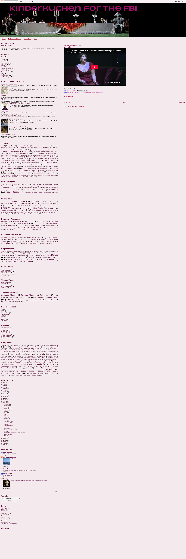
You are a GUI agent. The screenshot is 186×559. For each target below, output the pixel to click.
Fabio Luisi (54, 203)
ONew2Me (4, 69)
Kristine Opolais (38, 162)
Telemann (40, 371)
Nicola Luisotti (20, 210)
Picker (56, 362)
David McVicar (22, 223)
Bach (25, 345)
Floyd (44, 351)
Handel (40, 354)
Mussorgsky (4, 362)
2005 (4, 444)
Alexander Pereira (6, 221)
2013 (4, 399)
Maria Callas (28, 190)
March (5, 417)
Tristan (3, 261)
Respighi (30, 366)
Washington (25, 243)
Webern (3, 375)
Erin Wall (35, 186)
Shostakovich (47, 368)
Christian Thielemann (36, 202)
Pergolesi (51, 362)
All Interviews (45, 146)
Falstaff (27, 253)
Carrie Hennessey (8, 153)
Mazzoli (45, 359)
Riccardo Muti (41, 212)
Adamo (3, 345)
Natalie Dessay (12, 192)
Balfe (31, 345)
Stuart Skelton (4, 175)
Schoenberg (21, 368)
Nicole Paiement (36, 210)
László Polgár (4, 190)
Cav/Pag (36, 251)
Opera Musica (5, 517)
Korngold (3, 357)
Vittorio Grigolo (5, 176)
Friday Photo (14, 458)
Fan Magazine (73, 92)
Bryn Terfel (55, 151)
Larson (14, 357)
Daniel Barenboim (7, 203)
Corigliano (30, 349)
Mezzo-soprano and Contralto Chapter (19, 127)
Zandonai (34, 375)
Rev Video (4, 329)
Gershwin (3, 353)
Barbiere (21, 251)
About (35, 39)
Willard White (25, 176)
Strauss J (40, 370)
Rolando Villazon (6, 173)
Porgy (50, 257)
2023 (4, 384)
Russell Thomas (19, 173)
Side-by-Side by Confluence (9, 453)
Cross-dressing (5, 285)
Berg (19, 347)
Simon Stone (20, 229)
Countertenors (15, 155)
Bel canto (44, 295)
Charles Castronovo (39, 153)
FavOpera (3, 64)
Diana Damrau (36, 155)
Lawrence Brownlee (50, 162)
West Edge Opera (35, 243)
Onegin (31, 257)
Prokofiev (31, 364)
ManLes (54, 255)
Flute (2, 255)
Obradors (11, 362)
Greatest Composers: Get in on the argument (14, 432)
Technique (4, 275)
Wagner (41, 373)
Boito (9, 348)
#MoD (2, 56)
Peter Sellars (29, 228)
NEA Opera (6, 435)
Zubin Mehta (44, 214)
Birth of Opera (7, 428)
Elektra (16, 253)
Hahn (29, 354)
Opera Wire (6, 468)
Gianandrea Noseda (34, 205)
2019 (4, 390)
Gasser (54, 351)
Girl (6, 255)
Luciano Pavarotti (51, 187)
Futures (3, 65)
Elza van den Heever (6, 156)
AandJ (3, 146)
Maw (40, 359)
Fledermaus (53, 253)
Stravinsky (3, 371)
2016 (4, 395)
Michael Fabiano (25, 168)
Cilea (20, 349)
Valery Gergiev (6, 214)
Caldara (49, 348)
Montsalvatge (33, 361)
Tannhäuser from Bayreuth (16, 119)
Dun (19, 351)
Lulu (44, 255)
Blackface (3, 283)
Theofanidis (47, 371)
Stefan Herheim (27, 229)
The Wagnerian (7, 479)
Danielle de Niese (26, 155)
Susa (16, 371)
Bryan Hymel (47, 151)
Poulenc (18, 364)
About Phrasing (5, 269)
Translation (4, 318)
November (6, 405)
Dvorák (29, 351)
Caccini (39, 348)
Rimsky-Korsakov (38, 366)
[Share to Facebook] (85, 91)
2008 (4, 440)
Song (9, 301)
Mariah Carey (4, 111)
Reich (24, 366)
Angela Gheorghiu (21, 147)
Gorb (52, 353)
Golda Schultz (14, 158)
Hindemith (22, 356)
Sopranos (85, 92)
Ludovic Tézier (7, 166)
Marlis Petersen (40, 166)
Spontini (18, 370)
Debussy (50, 350)
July (5, 411)
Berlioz (29, 347)
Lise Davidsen (14, 164)
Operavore (4, 520)
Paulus (38, 362)
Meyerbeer (16, 361)
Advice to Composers (6, 271)
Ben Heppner (4, 184)
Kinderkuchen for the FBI (73, 9)
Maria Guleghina (17, 166)
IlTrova (17, 255)
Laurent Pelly (38, 225)
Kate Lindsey (29, 162)
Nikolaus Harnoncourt (50, 210)
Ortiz (29, 362)
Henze (16, 356)
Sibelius (54, 368)
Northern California (6, 68)
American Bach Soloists (17, 237)
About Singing (5, 270)
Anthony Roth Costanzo (37, 149)
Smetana (3, 370)
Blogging (3, 95)
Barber (41, 345)
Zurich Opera (45, 243)
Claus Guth (48, 221)
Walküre (22, 261)
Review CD (4, 331)
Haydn (54, 354)
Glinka (34, 353)
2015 (4, 396)
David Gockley (9, 223)
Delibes (56, 349)
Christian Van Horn (51, 153)
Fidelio (42, 253)
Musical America (5, 514)
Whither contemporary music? (9, 84)
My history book (5, 515)
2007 (4, 441)
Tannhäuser (32, 259)
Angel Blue (10, 147)
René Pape (27, 172)
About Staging (5, 282)
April (5, 415)
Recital (39, 300)
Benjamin (13, 347)
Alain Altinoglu (4, 201)
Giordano (22, 353)
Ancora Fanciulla (8, 434)
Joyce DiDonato (49, 160)
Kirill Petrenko (15, 208)
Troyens (9, 261)
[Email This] (79, 91)
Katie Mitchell (29, 225)
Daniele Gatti (19, 203)
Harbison (48, 354)
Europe (3, 61)
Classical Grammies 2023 (8, 134)
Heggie (10, 356)
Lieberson (33, 357)
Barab (36, 345)
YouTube (3, 320)
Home (4, 39)
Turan (14, 261)
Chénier (43, 251)
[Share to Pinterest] (86, 91)
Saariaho (3, 368)
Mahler (3, 359)
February (6, 418)
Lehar (19, 357)
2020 (4, 388)
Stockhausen (32, 370)
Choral (10, 297)
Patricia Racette (8, 170)
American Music (8, 295)
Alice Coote (34, 146)
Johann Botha (15, 187)
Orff (25, 362)
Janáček (42, 356)
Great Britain (8, 239)
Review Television (6, 337)
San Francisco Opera (51, 241)
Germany (55, 237)
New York (3, 241)
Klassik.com (4, 512)
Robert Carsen (53, 228)
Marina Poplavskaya (29, 166)
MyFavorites (4, 314)
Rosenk (9, 259)
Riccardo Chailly (30, 212)
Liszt (43, 357)
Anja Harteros (47, 147)
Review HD (4, 332)
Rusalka (19, 259)
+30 (68, 92)
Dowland (14, 351)
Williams (17, 375)
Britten (32, 348)
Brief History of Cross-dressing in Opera (19, 103)
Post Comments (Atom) (78, 106)
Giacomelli (16, 353)
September (7, 408)
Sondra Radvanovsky (39, 173)
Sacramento (36, 241)
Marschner (11, 359)
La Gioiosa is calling (8, 425)
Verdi (20, 373)
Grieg (11, 354)
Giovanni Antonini (46, 205)
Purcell (49, 364)
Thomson (3, 373)
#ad (2, 58)
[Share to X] (83, 91)
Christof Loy (39, 221)
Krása (9, 357)
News (78, 92)
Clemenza (49, 251)
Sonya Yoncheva (52, 173)
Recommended (5, 327)
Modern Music (13, 300)
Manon (7, 257)
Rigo (56, 257)
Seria (3, 301)
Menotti (3, 361)
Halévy (34, 354)
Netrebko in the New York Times (11, 429)
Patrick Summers (7, 212)
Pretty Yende (7, 172)
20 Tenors (3, 99)
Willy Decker (36, 229)
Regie (2, 73)
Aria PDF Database (6, 508)
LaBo (23, 255)
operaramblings (7, 452)
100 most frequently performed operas (11, 115)
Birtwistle (48, 347)
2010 (4, 437)
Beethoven (54, 345)
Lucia (38, 255)
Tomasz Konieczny (38, 175)
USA (2, 74)
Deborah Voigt (48, 184)
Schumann (37, 368)
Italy (17, 239)
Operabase (4, 519)
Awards (3, 59)
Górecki (24, 354)
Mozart (47, 361)
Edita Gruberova (17, 186)
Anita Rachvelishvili (35, 147)
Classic (17, 297)
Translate (14, 501)
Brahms (26, 348)
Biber (43, 347)
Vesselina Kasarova (50, 175)
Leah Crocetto (4, 164)
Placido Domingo (52, 170)
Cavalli (2, 349)
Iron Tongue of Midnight (9, 457)
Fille (48, 253)
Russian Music (50, 300)
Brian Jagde (39, 151)
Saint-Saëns (12, 368)
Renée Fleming (38, 172)
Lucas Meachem (54, 164)
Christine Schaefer (24, 184)
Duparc (23, 351)
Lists (2, 66)
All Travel (4, 237)
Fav (2, 311)
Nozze (21, 257)
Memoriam (53, 190)
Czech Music (40, 297)
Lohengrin (31, 255)
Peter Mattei (18, 170)
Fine (40, 351)
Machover (54, 357)
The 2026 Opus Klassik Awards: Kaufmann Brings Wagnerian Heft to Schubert (29, 480)
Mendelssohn (52, 359)
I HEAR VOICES (7, 474)
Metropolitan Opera (38, 239)
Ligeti (39, 357)
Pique (44, 257)
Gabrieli (49, 351)
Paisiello (33, 362)
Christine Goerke (5, 155)
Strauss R (49, 370)
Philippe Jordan (20, 212)
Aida (2, 251)
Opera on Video (5, 518)
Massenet (32, 359)
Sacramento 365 (5, 522)
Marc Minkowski (26, 208)
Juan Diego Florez (7, 162)
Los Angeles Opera (25, 239)
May (5, 414)
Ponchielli (5, 364)
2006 (4, 443)
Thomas (54, 371)
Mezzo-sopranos (8, 168)
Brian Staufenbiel (29, 221)
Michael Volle (36, 168)
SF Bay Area (24, 241)
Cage (44, 348)
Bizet (53, 347)
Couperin (37, 349)
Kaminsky (50, 356)
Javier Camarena (16, 160)
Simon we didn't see (8, 427)
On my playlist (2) (7, 475)
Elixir (21, 253)
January (6, 420)
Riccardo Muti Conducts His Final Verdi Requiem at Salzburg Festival (19, 470)
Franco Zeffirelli (9, 225)
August (6, 410)
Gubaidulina (17, 354)
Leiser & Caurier (50, 225)
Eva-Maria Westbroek (50, 157)
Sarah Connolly (28, 173)
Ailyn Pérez (11, 146)
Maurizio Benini (51, 208)
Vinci (29, 373)
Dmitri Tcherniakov (38, 223)
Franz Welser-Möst (10, 206)
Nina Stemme (54, 168)
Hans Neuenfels (20, 225)
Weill (7, 375)
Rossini (47, 366)
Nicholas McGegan (6, 210)
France (48, 237)
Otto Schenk (19, 228)
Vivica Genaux (15, 176)
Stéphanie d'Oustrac (15, 175)
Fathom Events (5, 509)
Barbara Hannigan (14, 151)
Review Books (5, 330)
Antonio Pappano (17, 202)
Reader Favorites (5, 71)
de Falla (40, 375)
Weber (54, 373)
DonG (11, 253)
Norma (13, 257)
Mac (48, 255)
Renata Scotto (27, 192)
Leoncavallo (26, 357)
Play (26, 300)
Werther (30, 261)
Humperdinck (30, 356)
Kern (55, 356)
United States (4, 75)
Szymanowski (22, 371)
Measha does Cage (8, 421)
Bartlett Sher (17, 221)
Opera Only (4, 70)
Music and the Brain (6, 274)
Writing (3, 319)
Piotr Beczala (40, 170)
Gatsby (11, 88)
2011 (4, 402)
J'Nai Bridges (53, 158)
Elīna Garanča (19, 157)
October (6, 407)
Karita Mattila (19, 162)
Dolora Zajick (46, 155)
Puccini (81, 92)
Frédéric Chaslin (22, 205)
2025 (4, 382)
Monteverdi (24, 361)
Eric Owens (30, 157)
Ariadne (15, 251)
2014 (4, 398)
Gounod (5, 354)
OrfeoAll (37, 257)
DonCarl (3, 253)
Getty (10, 353)
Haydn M (3, 356)
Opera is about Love (6, 286)
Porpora (12, 364)
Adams (8, 345)
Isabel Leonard (43, 158)
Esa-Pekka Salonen (44, 203)
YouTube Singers (99, 92)
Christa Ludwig (13, 184)
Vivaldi (34, 373)
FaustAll (33, 253)
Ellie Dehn (54, 155)
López (48, 357)
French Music (52, 297)
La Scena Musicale (6, 513)
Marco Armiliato (38, 208)
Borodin (20, 348)
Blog (2, 310)
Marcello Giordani (15, 190)
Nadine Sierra (44, 168)
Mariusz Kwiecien (41, 190)
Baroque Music (27, 295)
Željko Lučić (33, 176)
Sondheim (10, 370)
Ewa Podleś (42, 186)
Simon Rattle (53, 212)
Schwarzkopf (47, 192)
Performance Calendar (14, 39)
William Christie (18, 214)
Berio (24, 347)
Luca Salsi (46, 164)
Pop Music (31, 300)
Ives (37, 356)
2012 (4, 401)
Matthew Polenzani (51, 166)
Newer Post (67, 102)
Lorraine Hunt (38, 187)
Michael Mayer (11, 227)
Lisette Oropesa (26, 164)
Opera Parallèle (13, 241)
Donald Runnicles (30, 203)
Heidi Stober (23, 158)
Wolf (22, 375)
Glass (29, 353)
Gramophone (4, 510)
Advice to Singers (5, 272)
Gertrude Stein (5, 313)
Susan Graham (26, 175)
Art (2, 309)
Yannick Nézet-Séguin (31, 214)
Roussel (55, 366)
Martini (18, 359)
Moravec (41, 361)
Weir (13, 375)
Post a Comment (67, 100)
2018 (4, 392)
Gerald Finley (4, 158)
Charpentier (9, 349)
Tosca (89, 92)
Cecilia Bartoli (22, 153)
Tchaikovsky (31, 371)
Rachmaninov (5, 366)
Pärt (55, 364)
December (6, 404)
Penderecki (44, 362)
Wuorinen (27, 375)
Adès (14, 345)
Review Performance (6, 335)
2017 (4, 393)
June (5, 412)
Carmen (28, 251)
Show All (56, 491)
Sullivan (10, 371)
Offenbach (18, 362)
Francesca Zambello (51, 224)
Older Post (182, 102)
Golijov (46, 353)
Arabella (9, 251)
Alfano (20, 345)
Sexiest (3, 316)
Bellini (6, 347)
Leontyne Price (26, 187)
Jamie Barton (4, 160)
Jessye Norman (5, 187)
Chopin (15, 349)
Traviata (50, 259)
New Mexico (52, 239)
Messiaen (9, 361)
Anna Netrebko (19, 150)
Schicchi (25, 259)
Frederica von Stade (51, 186)
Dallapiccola (43, 349)
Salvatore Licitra (38, 192)
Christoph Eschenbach (50, 201)
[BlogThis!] (81, 91)
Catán (55, 348)
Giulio (11, 255)
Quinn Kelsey (17, 172)
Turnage (9, 373)
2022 (4, 385)
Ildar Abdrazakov (33, 158)
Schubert (28, 368)
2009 (4, 438)
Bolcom (14, 348)
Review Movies (5, 334)
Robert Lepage (8, 229)
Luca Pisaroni (37, 164)
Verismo (93, 92)
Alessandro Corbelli (22, 146)
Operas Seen (27, 39)
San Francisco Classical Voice (9, 523)
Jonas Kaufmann (30, 160)
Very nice (6, 431)
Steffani (24, 370)
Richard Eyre (43, 228)
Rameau (14, 366)
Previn (24, 364)
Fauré (34, 351)
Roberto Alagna (51, 172)
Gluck (39, 353)
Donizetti (5, 351)
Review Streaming (6, 336)
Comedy (3, 60)
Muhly (54, 361)
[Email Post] (77, 90)
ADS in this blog (6, 45)
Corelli (25, 349)
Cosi (55, 251)
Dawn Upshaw (36, 184)
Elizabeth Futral (27, 186)
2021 (4, 387)
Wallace (49, 373)
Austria (29, 237)
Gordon (56, 353)
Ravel (19, 366)
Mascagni (24, 359)
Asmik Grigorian (49, 149)
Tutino (14, 373)
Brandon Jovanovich (27, 151)
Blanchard (3, 348)
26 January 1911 (8, 422)
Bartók (47, 345)
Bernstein (37, 347)
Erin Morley (39, 156)
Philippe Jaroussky (29, 170)
